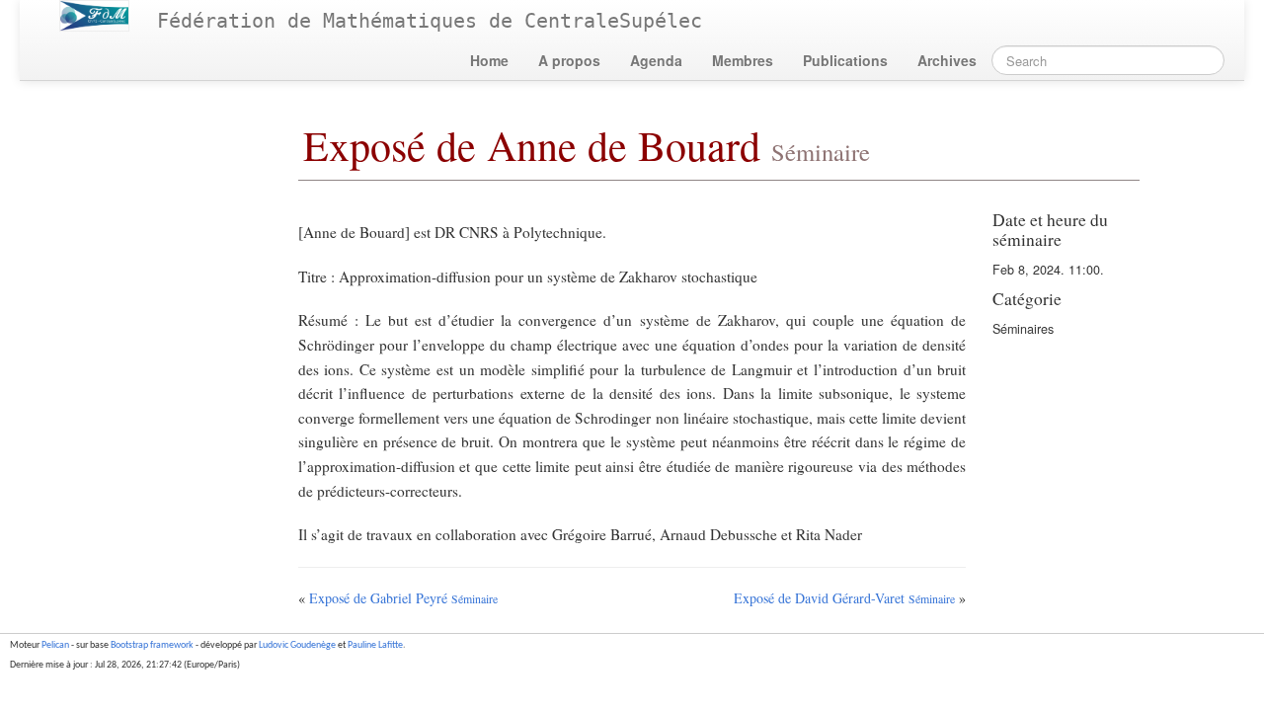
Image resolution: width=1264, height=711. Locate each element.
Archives (947, 60)
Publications (845, 60)
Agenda (656, 60)
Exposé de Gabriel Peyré (403, 598)
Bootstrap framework (152, 645)
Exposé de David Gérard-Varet (844, 598)
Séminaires (1023, 329)
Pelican (55, 645)
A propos (569, 60)
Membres (742, 60)
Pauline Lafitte (375, 645)
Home (489, 60)
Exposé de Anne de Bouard (586, 145)
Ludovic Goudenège (297, 645)
